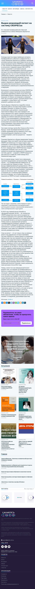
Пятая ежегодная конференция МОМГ (6, 387)
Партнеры (4, 578)
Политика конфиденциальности (10, 584)
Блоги (10, 9)
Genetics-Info (4, 20)
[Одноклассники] (4, 303)
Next (31, 497)
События (3, 567)
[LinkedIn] (23, 303)
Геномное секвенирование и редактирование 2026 (8, 415)
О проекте (4, 574)
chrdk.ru (10, 299)
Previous (4, 497)
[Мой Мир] (7, 303)
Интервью (16, 9)
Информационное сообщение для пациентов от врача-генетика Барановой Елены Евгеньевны (16, 465)
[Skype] (18, 303)
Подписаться (26, 323)
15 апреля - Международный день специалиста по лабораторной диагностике (25, 389)
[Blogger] (20, 303)
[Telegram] (11, 303)
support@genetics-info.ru (8, 540)
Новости (4, 9)
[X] (9, 303)
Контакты (4, 582)
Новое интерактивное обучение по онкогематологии (16, 472)
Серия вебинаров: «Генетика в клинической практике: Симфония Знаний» (16, 459)
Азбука (22, 9)
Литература (29, 9)
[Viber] (14, 303)
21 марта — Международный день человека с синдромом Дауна (25, 417)
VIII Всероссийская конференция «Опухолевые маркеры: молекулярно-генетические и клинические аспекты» (8, 445)
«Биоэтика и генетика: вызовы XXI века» (13, 482)
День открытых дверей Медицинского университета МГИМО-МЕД (25, 444)
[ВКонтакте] (2, 303)
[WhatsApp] (16, 303)
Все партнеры (28, 489)
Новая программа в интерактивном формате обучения (16, 477)
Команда (3, 576)
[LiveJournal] (25, 303)
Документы (4, 580)
